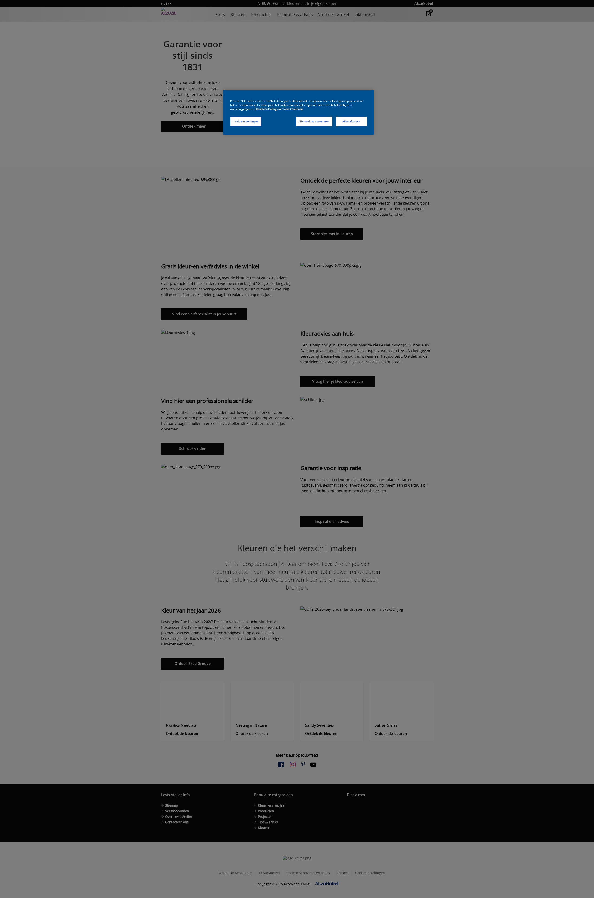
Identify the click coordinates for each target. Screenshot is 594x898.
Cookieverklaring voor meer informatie (279, 109)
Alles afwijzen (351, 121)
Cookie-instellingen (246, 121)
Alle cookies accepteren (314, 121)
